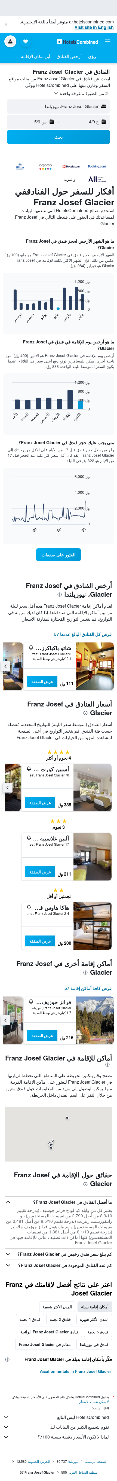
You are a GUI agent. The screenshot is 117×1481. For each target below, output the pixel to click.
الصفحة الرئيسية (96, 1461)
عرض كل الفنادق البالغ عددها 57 (83, 634)
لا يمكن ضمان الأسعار (94, 1401)
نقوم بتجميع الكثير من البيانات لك (79, 1427)
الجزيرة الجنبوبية (38, 1461)
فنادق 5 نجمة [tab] (98, 1331)
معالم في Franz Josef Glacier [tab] (45, 1344)
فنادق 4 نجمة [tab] (30, 1319)
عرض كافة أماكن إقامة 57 (88, 988)
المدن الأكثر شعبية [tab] (57, 1306)
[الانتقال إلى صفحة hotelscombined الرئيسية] (77, 41)
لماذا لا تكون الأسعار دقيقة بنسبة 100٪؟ (73, 1437)
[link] (58, 554)
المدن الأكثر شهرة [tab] (94, 1319)
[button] (6, 25)
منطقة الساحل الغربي (82, 1472)
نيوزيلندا (73, 1461)
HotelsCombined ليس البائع (83, 1417)
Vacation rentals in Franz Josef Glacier (75, 1371)
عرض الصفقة (42, 681)
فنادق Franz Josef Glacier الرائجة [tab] (49, 1331)
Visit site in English (94, 27)
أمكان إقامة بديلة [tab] (95, 1306)
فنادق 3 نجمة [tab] (60, 1319)
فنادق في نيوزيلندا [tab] (94, 1344)
